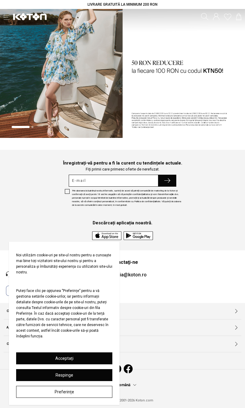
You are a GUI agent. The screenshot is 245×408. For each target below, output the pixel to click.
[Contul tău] (216, 17)
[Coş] (238, 17)
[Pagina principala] (30, 16)
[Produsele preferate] (227, 17)
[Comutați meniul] (8, 17)
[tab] (21, 127)
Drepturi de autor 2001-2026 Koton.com (122, 400)
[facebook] (128, 368)
